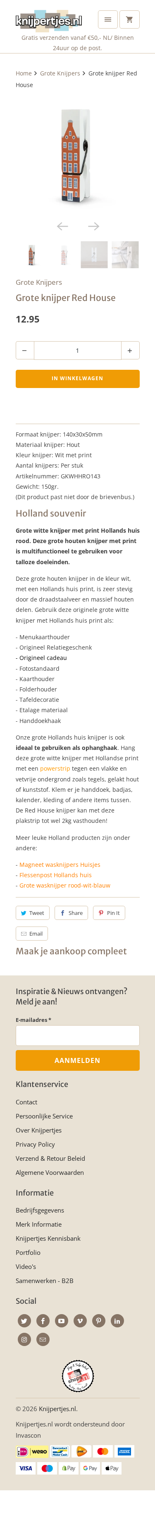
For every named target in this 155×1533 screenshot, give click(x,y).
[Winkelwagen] (129, 19)
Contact (26, 1102)
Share (76, 913)
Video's (26, 1266)
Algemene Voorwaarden (50, 1172)
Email (36, 933)
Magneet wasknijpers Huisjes (59, 864)
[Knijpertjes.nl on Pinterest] (98, 1320)
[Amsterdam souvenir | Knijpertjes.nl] (78, 154)
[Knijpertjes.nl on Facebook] (43, 1320)
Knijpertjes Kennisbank (48, 1238)
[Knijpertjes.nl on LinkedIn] (117, 1320)
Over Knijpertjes (39, 1130)
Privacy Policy (35, 1144)
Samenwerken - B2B (45, 1280)
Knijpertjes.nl (57, 1408)
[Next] (93, 225)
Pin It (113, 913)
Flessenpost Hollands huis (55, 875)
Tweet (36, 913)
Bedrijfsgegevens (40, 1210)
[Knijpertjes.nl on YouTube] (61, 1320)
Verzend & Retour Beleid (50, 1158)
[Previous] (62, 225)
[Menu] (108, 19)
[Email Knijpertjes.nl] (43, 1339)
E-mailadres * (33, 1020)
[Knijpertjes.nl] (49, 19)
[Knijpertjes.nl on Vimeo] (80, 1320)
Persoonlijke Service (44, 1116)
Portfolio (28, 1252)
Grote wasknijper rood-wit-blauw (64, 885)
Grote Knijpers (39, 282)
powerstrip (55, 768)
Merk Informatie (39, 1224)
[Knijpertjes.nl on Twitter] (24, 1320)
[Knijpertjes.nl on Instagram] (24, 1339)
